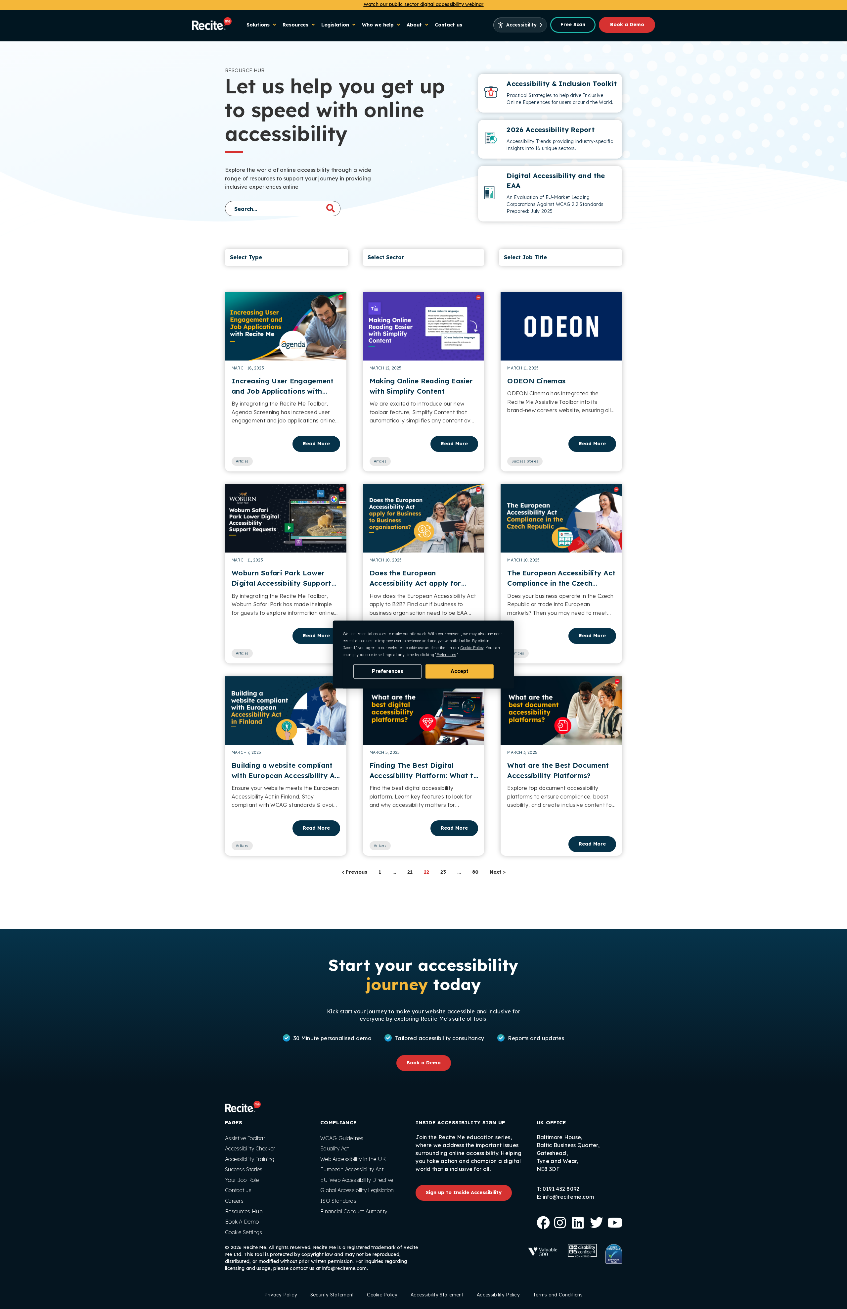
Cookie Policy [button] (471, 648)
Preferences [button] (446, 655)
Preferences (387, 671)
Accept (459, 671)
